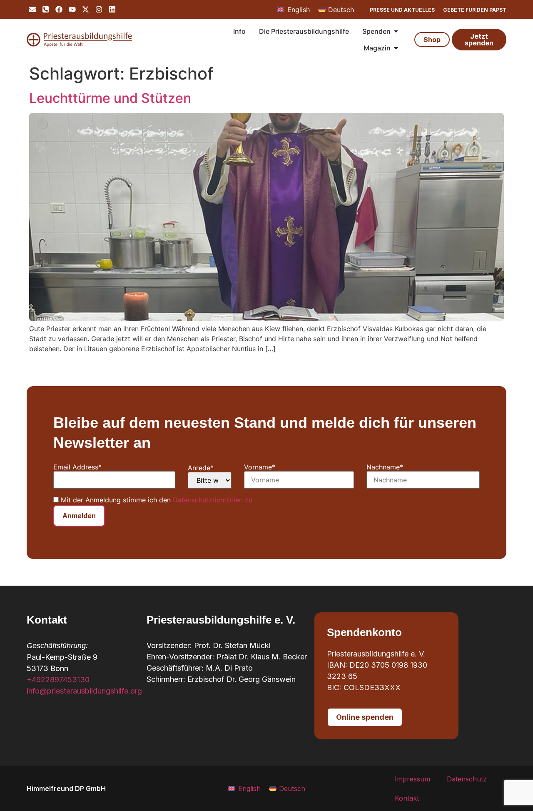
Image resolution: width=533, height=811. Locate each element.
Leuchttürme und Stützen (110, 98)
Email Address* (77, 467)
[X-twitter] (85, 9)
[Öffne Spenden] (396, 31)
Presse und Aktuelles (402, 10)
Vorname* (259, 467)
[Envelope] (32, 9)
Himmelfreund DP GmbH (66, 788)
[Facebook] (59, 9)
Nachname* (384, 467)
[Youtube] (72, 9)
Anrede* (201, 467)
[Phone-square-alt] (45, 9)
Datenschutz (467, 779)
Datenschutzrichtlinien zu (212, 500)
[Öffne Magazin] (396, 48)
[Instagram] (99, 9)
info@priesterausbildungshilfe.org (84, 690)
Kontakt (407, 798)
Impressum (412, 779)
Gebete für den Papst (474, 10)
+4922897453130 (58, 679)
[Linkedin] (112, 9)
